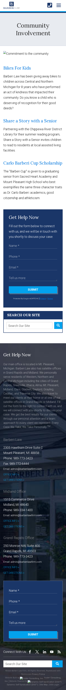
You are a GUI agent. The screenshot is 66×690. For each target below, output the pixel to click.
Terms (50, 298)
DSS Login (54, 685)
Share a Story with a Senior (30, 121)
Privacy (43, 298)
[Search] (58, 325)
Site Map (44, 685)
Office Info (10, 474)
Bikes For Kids (17, 68)
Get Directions (13, 480)
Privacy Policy (38, 674)
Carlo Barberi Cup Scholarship (32, 163)
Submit (33, 289)
